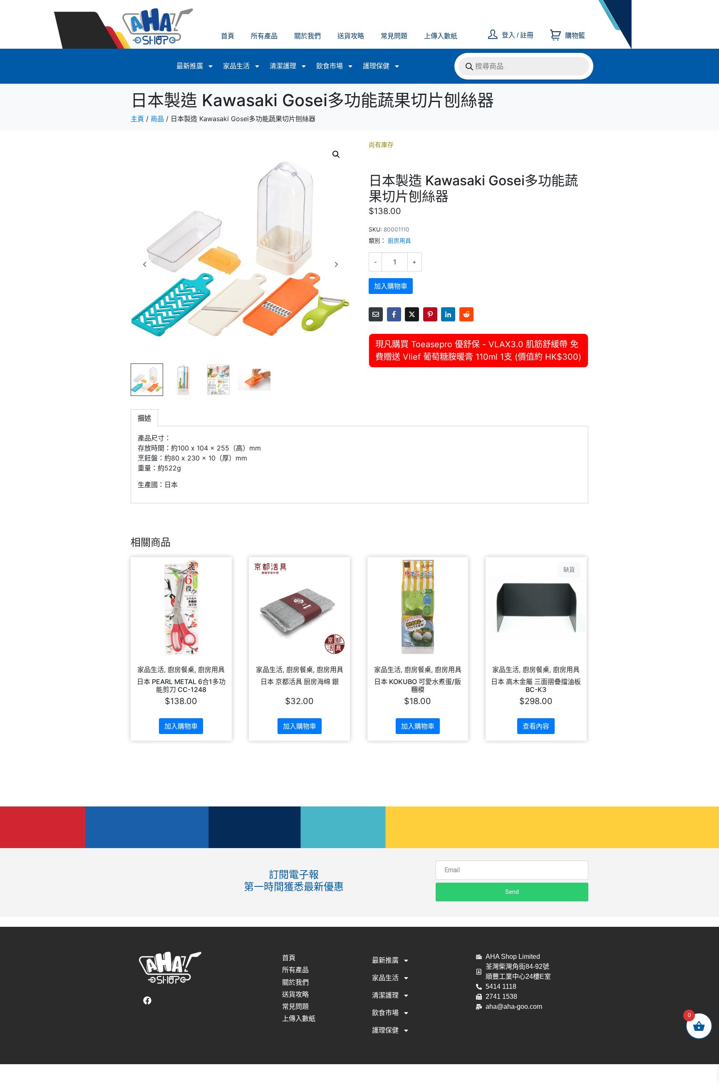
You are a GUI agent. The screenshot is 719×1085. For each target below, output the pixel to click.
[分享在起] (430, 314)
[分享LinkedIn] (448, 314)
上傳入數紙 (440, 36)
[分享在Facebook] (394, 314)
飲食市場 (329, 66)
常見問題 (394, 36)
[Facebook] (147, 1000)
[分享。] (466, 314)
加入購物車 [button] (181, 726)
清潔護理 (283, 66)
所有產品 (264, 36)
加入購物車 (390, 286)
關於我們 (307, 36)
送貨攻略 (350, 36)
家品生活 (236, 66)
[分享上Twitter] (412, 314)
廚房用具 (399, 240)
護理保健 (376, 66)
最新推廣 (189, 66)
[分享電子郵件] (376, 314)
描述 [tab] (144, 418)
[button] (336, 154)
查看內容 (536, 726)
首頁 (227, 36)
